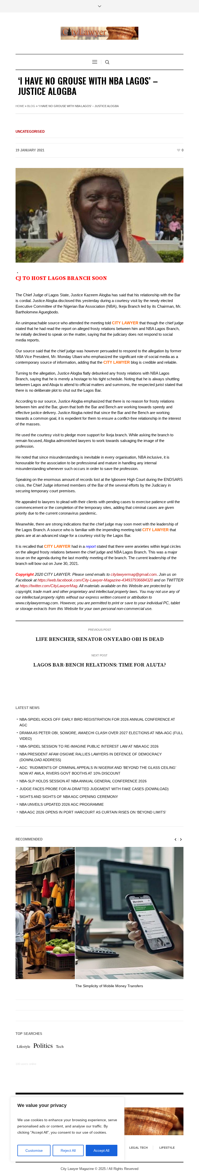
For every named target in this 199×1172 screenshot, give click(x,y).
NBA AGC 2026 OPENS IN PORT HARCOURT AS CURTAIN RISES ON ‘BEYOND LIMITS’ (92, 812)
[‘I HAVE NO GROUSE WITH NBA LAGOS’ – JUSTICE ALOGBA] (99, 215)
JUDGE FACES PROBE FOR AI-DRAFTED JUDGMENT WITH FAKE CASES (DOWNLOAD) (94, 789)
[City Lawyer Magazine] (99, 33)
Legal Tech (138, 1147)
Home (20, 106)
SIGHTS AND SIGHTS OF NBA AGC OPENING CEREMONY (68, 797)
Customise (34, 1150)
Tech (59, 1046)
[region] (67, 1129)
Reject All (68, 1150)
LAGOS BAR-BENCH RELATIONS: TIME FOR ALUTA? (99, 665)
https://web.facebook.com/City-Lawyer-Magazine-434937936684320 (95, 580)
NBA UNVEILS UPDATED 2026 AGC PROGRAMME (61, 804)
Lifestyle (23, 1046)
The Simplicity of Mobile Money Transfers (49, 986)
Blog (31, 106)
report (91, 546)
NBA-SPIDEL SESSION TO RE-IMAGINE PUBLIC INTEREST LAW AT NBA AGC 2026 (89, 746)
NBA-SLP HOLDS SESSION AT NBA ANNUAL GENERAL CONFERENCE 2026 (83, 781)
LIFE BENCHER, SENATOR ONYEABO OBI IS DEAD (99, 639)
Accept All (101, 1150)
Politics (43, 1045)
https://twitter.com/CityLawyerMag (48, 586)
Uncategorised (30, 132)
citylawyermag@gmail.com (133, 574)
